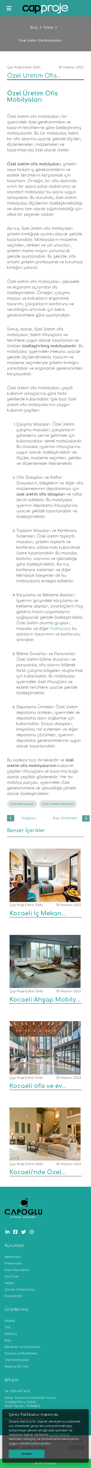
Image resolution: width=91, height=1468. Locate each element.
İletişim (9, 1283)
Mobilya (11, 1334)
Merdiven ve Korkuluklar (22, 1347)
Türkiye (48, 27)
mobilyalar (60, 629)
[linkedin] (8, 1232)
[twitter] (24, 1232)
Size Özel (11, 1276)
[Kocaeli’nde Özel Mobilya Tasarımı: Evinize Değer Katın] (43, 1157)
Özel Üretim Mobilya (58, 804)
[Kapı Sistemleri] (86, 818)
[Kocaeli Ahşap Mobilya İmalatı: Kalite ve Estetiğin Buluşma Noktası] (43, 984)
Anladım (27, 1453)
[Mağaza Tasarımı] (10, 818)
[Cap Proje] (45, 9)
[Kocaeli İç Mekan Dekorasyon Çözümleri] (43, 898)
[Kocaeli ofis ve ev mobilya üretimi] (43, 1071)
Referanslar (13, 1257)
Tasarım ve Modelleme (21, 1353)
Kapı (8, 1340)
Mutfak (10, 1320)
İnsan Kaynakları (17, 1270)
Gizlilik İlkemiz (59, 1434)
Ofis (7, 1327)
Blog (34, 27)
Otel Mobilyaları (17, 1360)
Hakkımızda (13, 1263)
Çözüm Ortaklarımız (20, 1289)
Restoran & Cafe (16, 1366)
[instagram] (33, 1232)
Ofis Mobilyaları (22, 804)
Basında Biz (13, 1296)
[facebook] (16, 1232)
